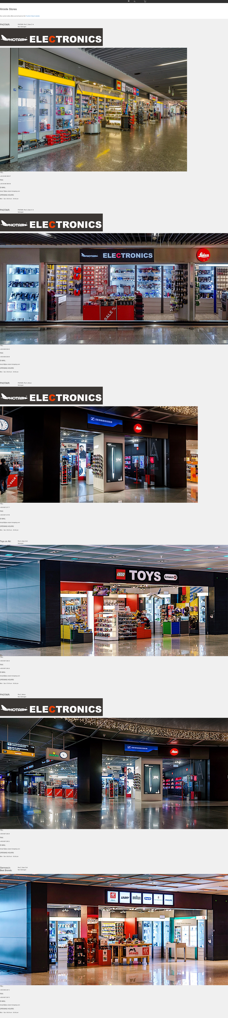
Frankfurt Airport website (33, 16)
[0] (145, 1)
